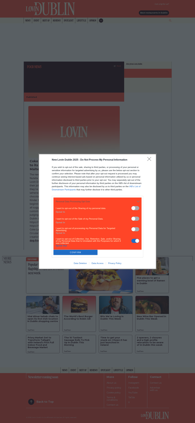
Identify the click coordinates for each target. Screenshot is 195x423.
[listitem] (97, 201)
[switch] (135, 208)
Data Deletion (80, 263)
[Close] (150, 160)
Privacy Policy (114, 263)
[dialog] (97, 211)
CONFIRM (75, 252)
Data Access (97, 263)
